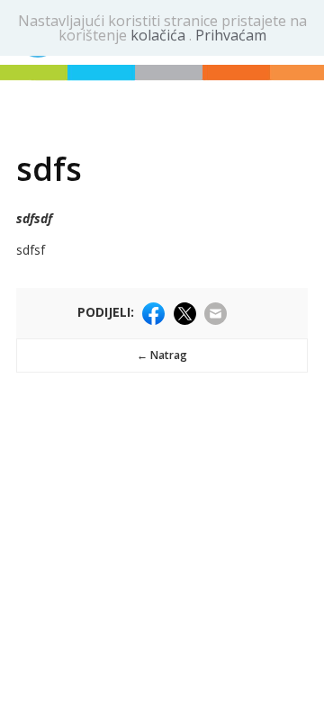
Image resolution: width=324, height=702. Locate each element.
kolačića (159, 35)
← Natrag (162, 355)
